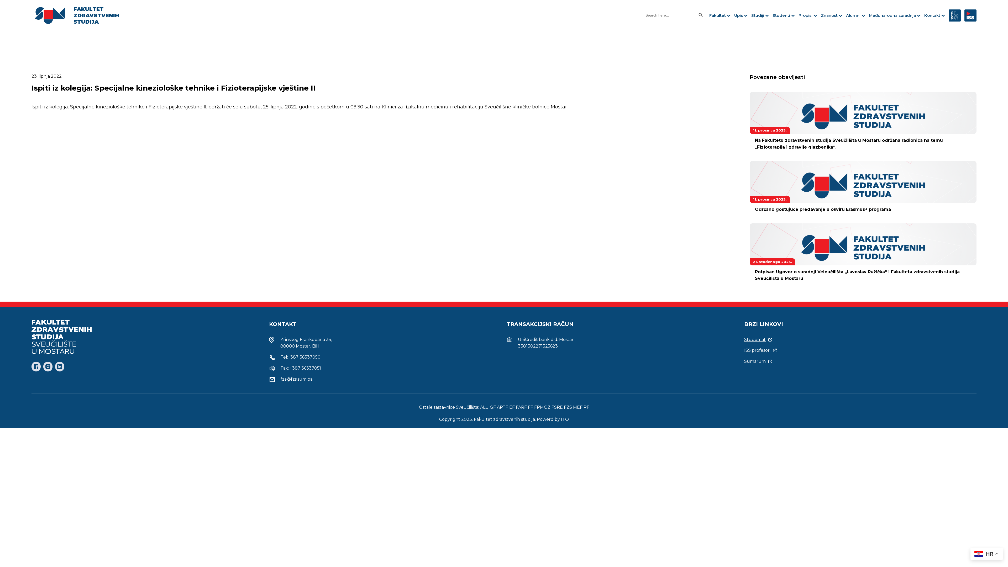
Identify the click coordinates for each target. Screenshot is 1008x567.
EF (512, 407)
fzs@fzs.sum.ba (297, 379)
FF (530, 407)
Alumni (853, 15)
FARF (521, 407)
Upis (738, 15)
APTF (502, 407)
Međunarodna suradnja (892, 15)
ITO (565, 419)
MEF (577, 407)
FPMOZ (542, 407)
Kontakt (932, 15)
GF (493, 407)
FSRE (557, 407)
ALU (484, 407)
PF (586, 407)
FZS (568, 407)
